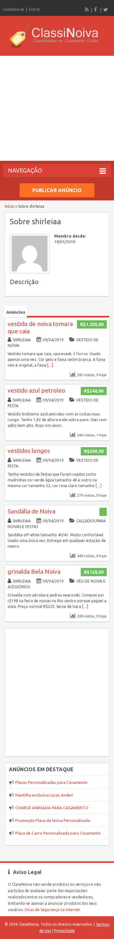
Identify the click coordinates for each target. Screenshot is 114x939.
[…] (50, 365)
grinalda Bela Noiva (34, 571)
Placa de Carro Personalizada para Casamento (58, 833)
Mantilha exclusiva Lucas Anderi (44, 795)
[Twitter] (105, 9)
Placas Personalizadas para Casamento (51, 782)
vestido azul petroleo (36, 390)
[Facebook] (96, 9)
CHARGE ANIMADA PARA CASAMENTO (51, 807)
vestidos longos (29, 450)
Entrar (34, 9)
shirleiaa (22, 340)
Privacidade (64, 931)
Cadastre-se (13, 9)
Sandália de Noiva (31, 511)
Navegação (25, 170)
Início (9, 206)
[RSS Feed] (87, 9)
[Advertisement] (57, 108)
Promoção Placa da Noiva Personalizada (52, 820)
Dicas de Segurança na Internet (52, 910)
